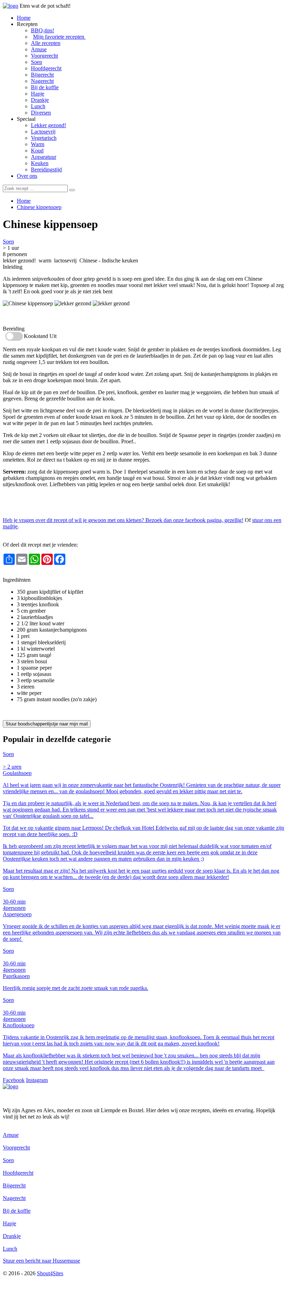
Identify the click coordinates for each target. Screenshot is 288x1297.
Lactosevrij (43, 132)
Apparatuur (43, 157)
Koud (37, 151)
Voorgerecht (44, 56)
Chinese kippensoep (39, 207)
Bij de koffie (45, 87)
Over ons (27, 176)
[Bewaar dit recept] (103, 225)
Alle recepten (45, 43)
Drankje (40, 100)
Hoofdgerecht (46, 68)
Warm (37, 144)
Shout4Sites (50, 1273)
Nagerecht (42, 81)
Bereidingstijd (46, 169)
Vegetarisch (44, 138)
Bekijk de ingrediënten (28, 316)
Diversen (41, 113)
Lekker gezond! (48, 125)
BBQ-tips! (42, 30)
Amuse (39, 49)
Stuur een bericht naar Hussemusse (41, 1261)
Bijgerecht (42, 75)
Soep (36, 62)
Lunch (38, 106)
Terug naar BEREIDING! (32, 573)
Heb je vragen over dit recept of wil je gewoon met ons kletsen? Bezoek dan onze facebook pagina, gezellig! (123, 520)
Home (24, 18)
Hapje (37, 94)
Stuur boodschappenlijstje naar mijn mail (47, 723)
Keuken (39, 163)
